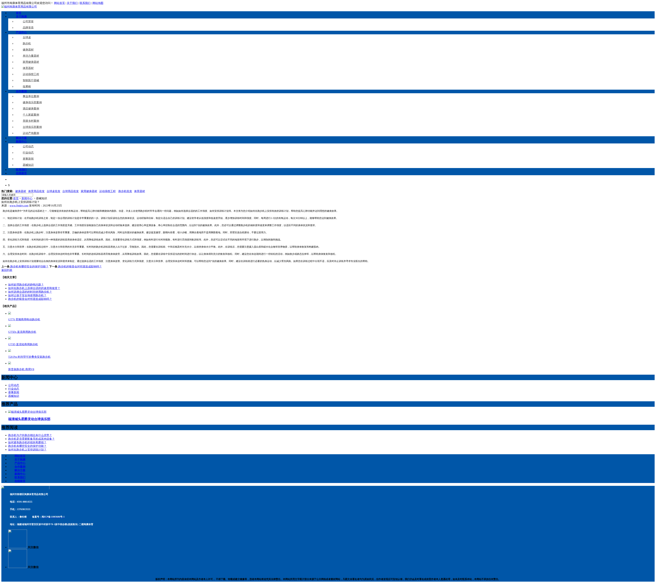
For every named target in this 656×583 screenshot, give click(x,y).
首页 (18, 12)
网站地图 (97, 3)
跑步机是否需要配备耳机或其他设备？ (31, 438)
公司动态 (28, 146)
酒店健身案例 (31, 108)
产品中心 (21, 32)
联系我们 (85, 3)
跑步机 (27, 43)
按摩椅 (27, 86)
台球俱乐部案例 (32, 127)
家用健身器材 (31, 61)
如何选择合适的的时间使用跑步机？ (30, 291)
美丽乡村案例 (31, 120)
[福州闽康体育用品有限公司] (19, 6)
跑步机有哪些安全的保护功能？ (29, 266)
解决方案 (21, 137)
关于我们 (72, 3)
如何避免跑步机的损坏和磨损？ (27, 442)
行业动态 (28, 152)
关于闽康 (21, 16)
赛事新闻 (28, 158)
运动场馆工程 (31, 74)
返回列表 (6, 270)
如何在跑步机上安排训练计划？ (27, 449)
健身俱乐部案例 (32, 102)
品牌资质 (28, 27)
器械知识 (28, 164)
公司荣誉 (28, 21)
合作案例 (21, 91)
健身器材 (28, 49)
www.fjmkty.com (19, 205)
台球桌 (27, 37)
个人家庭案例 (31, 114)
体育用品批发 (36, 191)
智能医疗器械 (31, 80)
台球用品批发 (70, 191)
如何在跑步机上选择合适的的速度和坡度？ (34, 288)
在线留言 (21, 173)
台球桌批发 (53, 191)
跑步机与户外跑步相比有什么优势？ (30, 435)
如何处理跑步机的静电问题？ (26, 284)
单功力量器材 (31, 55)
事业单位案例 (31, 96)
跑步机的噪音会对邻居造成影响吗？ (79, 266)
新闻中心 (21, 141)
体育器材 (28, 68)
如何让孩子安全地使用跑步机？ (27, 295)
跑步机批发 (125, 191)
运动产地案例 (31, 133)
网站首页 (59, 3)
